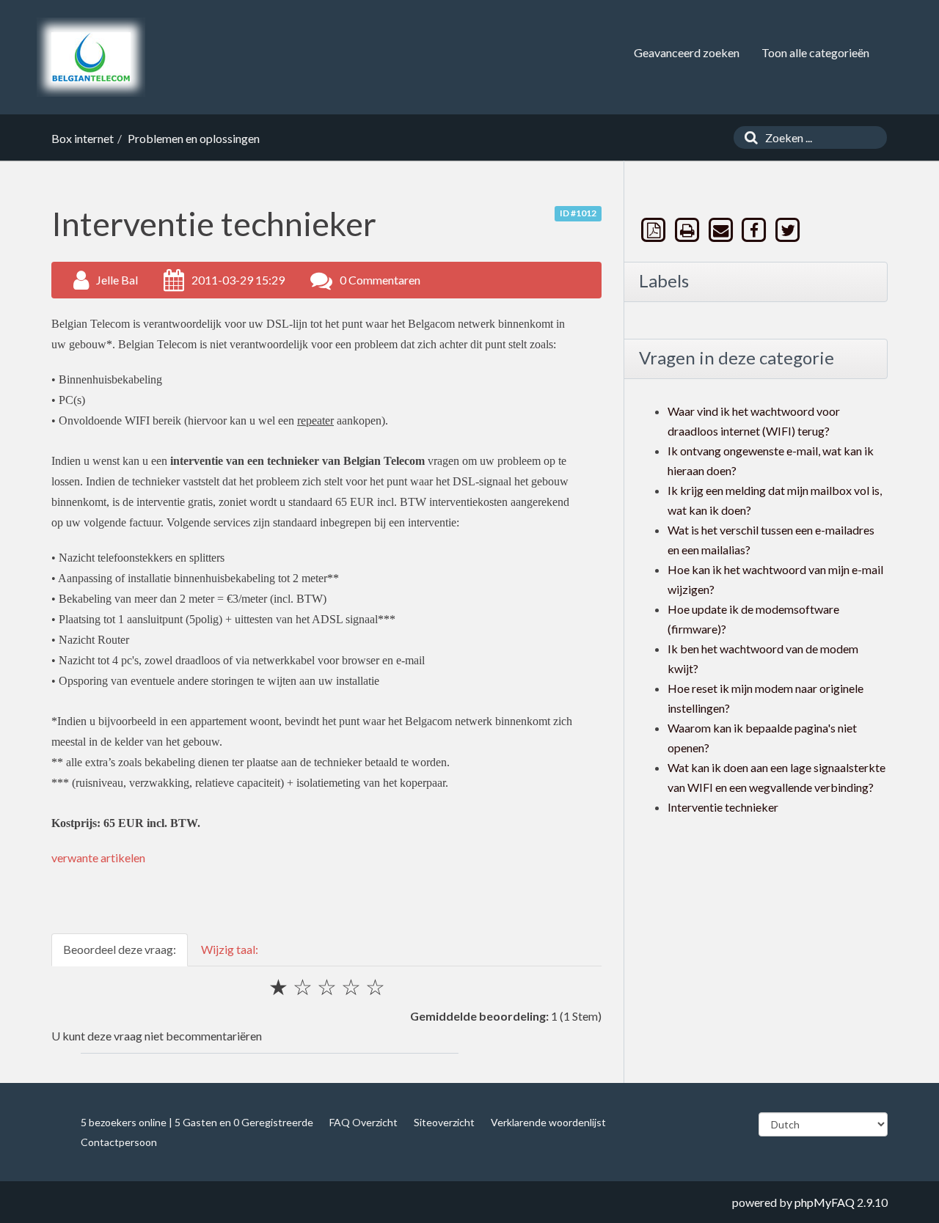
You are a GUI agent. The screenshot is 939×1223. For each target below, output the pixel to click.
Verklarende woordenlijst (548, 1122)
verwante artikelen (98, 857)
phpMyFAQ (824, 1202)
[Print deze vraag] (689, 230)
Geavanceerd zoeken (686, 52)
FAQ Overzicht (363, 1122)
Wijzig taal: (229, 949)
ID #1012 (578, 212)
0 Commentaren (380, 280)
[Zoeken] (747, 137)
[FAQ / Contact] (91, 57)
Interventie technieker (723, 807)
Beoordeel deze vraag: (119, 949)
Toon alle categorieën (815, 52)
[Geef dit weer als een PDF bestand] (655, 230)
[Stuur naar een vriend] (722, 230)
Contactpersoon (119, 1142)
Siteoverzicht (444, 1122)
